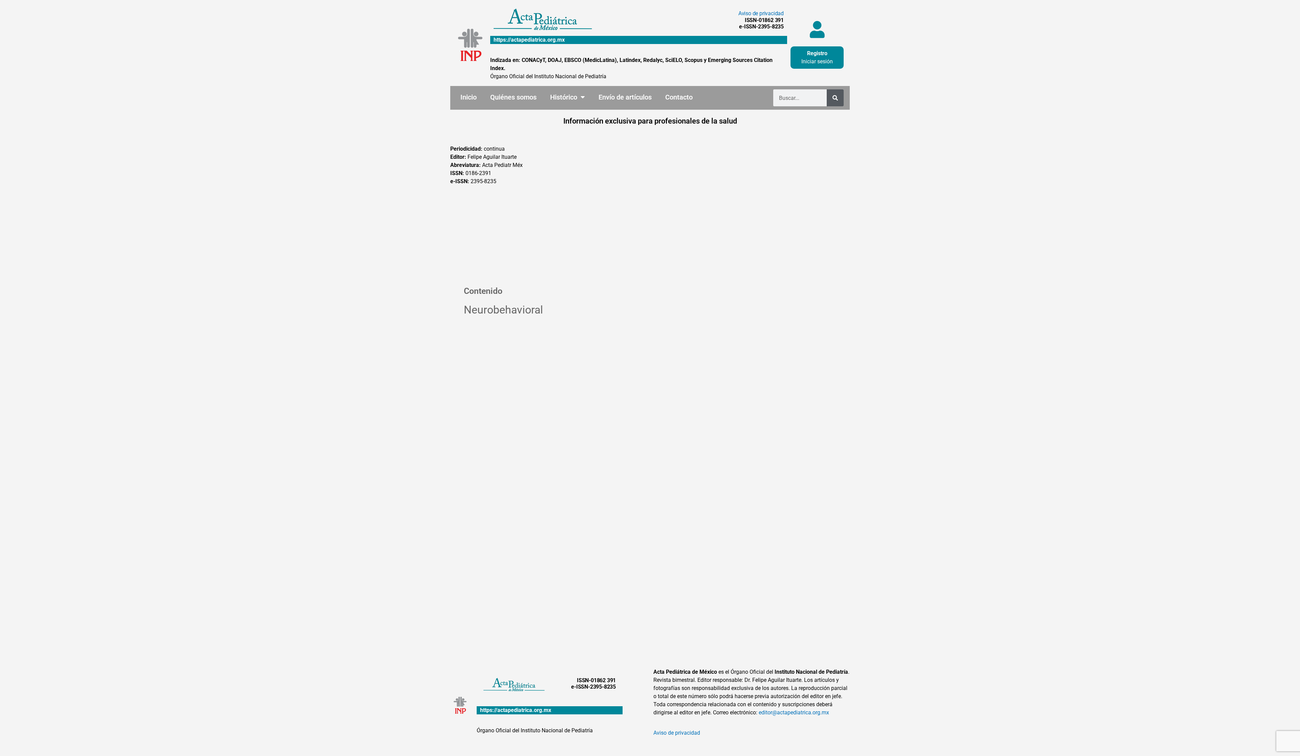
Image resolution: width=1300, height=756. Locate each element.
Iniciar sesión (817, 61)
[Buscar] (835, 97)
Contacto (679, 97)
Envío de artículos (625, 97)
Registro (817, 53)
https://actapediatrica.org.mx (529, 40)
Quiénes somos (513, 97)
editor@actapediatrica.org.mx (794, 712)
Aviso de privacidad (761, 13)
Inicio (468, 97)
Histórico (563, 97)
